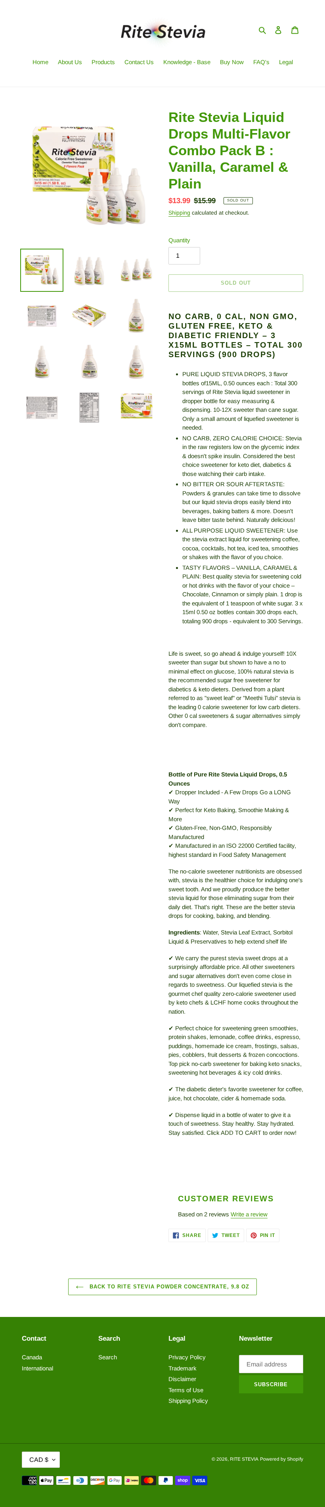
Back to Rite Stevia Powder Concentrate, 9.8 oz (168, 1287)
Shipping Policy (188, 1400)
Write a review (249, 1214)
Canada (32, 1357)
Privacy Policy (187, 1357)
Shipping (179, 212)
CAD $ (38, 1459)
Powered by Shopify (281, 1459)
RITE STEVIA (244, 1459)
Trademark (182, 1368)
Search (107, 1357)
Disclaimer (182, 1379)
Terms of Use (185, 1390)
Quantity (179, 240)
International (37, 1368)
